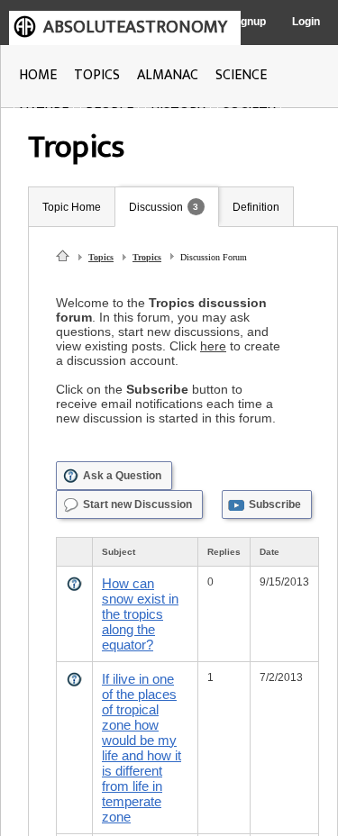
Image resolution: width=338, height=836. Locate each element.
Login (306, 21)
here (213, 346)
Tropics (146, 257)
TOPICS (97, 75)
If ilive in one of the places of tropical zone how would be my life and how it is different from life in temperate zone (141, 747)
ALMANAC (167, 75)
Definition (256, 207)
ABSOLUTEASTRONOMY (135, 27)
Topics (101, 257)
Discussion (156, 207)
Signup (248, 21)
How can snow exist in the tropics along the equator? (140, 614)
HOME (38, 75)
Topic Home (71, 207)
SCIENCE (241, 75)
